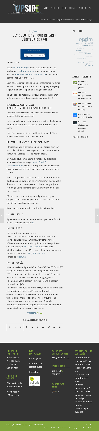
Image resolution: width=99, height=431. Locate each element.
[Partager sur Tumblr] (37, 327)
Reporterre (34, 372)
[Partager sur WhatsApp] (20, 327)
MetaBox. (21, 256)
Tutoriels (36, 31)
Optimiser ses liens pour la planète (83, 84)
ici (33, 222)
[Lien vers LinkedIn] (91, 424)
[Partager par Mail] (54, 327)
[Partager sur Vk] (43, 327)
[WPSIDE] (25, 8)
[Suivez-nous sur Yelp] (60, 327)
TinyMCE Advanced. (37, 253)
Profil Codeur (12, 357)
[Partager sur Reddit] (49, 327)
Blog (30, 31)
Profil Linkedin (13, 361)
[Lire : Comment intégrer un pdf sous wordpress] (74, 93)
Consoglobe (35, 358)
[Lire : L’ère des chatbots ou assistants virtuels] (74, 122)
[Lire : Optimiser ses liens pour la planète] (74, 82)
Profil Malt (11, 364)
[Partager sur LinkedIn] (32, 327)
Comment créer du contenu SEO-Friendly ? (85, 106)
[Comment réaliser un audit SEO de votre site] (97, 216)
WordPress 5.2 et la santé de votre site (83, 368)
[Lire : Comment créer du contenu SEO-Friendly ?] (74, 104)
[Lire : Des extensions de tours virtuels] (74, 115)
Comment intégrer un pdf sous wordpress (84, 95)
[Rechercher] (90, 8)
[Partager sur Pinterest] (26, 327)
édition (40, 313)
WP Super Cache (32, 246)
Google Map (12, 367)
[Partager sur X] (15, 327)
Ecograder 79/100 (60, 357)
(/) (55, 391)
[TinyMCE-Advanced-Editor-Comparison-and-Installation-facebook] (34, 54)
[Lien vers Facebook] (87, 424)
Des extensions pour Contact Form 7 (82, 378)
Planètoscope (35, 363)
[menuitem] (35, 8)
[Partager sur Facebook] (9, 327)
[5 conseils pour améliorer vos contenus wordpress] (2, 216)
